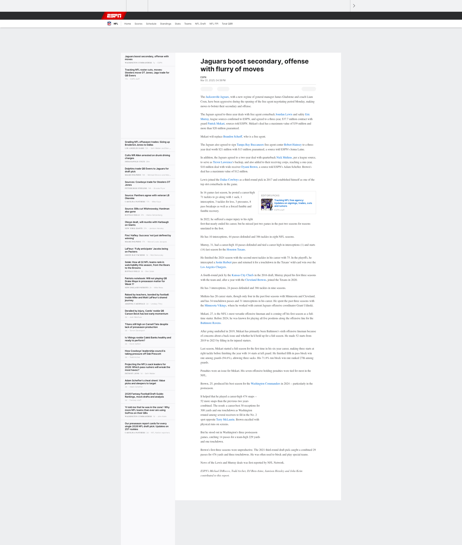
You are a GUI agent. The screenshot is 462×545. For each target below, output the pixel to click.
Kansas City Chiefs (243, 275)
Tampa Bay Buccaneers (250, 144)
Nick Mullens (284, 157)
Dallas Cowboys (229, 179)
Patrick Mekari (216, 123)
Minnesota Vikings (215, 305)
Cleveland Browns (255, 280)
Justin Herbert (224, 262)
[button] (345, 16)
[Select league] (115, 6)
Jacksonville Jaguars (217, 97)
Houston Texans (236, 249)
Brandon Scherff (232, 136)
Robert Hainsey (293, 144)
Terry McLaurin (225, 419)
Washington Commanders (265, 383)
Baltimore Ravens (211, 323)
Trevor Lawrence (222, 162)
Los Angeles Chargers (213, 267)
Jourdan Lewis (284, 114)
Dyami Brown (249, 167)
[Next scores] (353, 6)
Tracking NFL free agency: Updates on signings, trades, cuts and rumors (293, 203)
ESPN (114, 16)
